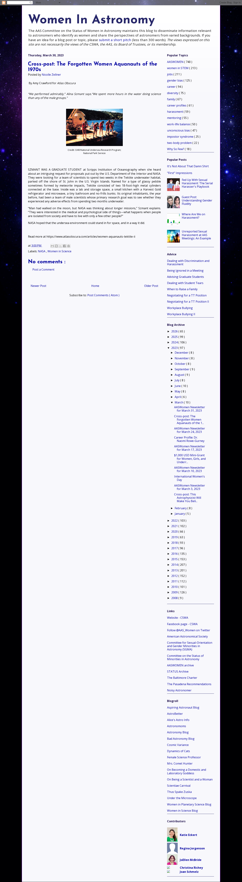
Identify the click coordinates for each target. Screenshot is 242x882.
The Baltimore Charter (182, 678)
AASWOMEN (175, 62)
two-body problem (179, 143)
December (182, 353)
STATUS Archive (177, 671)
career (171, 87)
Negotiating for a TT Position (187, 295)
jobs (170, 74)
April (178, 397)
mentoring (174, 118)
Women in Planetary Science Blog (189, 804)
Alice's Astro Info (178, 720)
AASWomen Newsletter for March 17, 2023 (189, 448)
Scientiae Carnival (178, 786)
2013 (174, 570)
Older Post (151, 286)
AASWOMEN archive (180, 665)
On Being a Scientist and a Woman (190, 779)
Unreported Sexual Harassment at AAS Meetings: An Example (196, 234)
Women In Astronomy (91, 20)
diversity (173, 93)
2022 (174, 521)
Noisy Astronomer (179, 690)
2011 (174, 581)
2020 (174, 531)
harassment (175, 112)
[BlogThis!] (56, 246)
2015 (174, 559)
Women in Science (59, 251)
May (178, 391)
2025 (174, 337)
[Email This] (52, 246)
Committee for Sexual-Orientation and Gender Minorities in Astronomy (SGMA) (189, 646)
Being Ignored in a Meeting (185, 271)
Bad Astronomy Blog (181, 739)
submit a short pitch (115, 40)
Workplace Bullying (180, 308)
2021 (174, 526)
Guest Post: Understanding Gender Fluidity (197, 200)
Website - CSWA (177, 618)
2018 (174, 543)
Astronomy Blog (178, 732)
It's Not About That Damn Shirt (188, 166)
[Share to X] (60, 246)
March (179, 402)
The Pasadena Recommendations (189, 684)
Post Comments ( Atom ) (103, 295)
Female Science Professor (184, 757)
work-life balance (179, 124)
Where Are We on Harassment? (193, 216)
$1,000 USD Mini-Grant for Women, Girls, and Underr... (190, 458)
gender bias (175, 80)
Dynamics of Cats (178, 751)
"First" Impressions (179, 173)
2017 (174, 548)
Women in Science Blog (182, 811)
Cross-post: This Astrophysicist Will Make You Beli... (187, 497)
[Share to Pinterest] (68, 246)
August (180, 375)
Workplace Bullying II (181, 314)
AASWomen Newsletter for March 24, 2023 (189, 430)
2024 (174, 342)
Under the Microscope (182, 798)
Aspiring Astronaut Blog (183, 707)
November (182, 358)
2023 (174, 348)
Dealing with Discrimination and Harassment (188, 262)
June (178, 386)
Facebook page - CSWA (182, 624)
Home (95, 286)
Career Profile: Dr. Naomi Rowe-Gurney (189, 439)
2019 (174, 537)
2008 (174, 598)
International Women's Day (189, 478)
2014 (174, 565)
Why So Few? (176, 149)
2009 (174, 592)
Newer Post (38, 286)
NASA (42, 251)
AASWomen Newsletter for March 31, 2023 (189, 408)
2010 (174, 587)
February (181, 508)
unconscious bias (179, 130)
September (182, 369)
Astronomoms (176, 726)
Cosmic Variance (178, 745)
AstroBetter (175, 714)
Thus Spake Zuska (179, 792)
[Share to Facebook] (64, 246)
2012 (174, 576)
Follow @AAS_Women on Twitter (188, 630)
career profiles (177, 105)
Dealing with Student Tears (185, 283)
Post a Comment (43, 269)
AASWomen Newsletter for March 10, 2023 (189, 469)
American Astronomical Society (187, 636)
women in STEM (178, 68)
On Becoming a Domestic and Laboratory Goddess (186, 771)
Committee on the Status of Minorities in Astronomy (185, 657)
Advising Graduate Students (185, 277)
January (180, 514)
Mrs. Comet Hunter (180, 763)
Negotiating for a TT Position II (188, 302)
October (180, 364)
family (171, 99)
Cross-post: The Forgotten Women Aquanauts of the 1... (189, 419)
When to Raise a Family (182, 289)
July (177, 380)
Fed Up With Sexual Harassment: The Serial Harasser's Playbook (197, 183)
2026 (174, 331)
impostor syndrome (180, 137)
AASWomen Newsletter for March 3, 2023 (189, 487)
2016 (174, 554)
